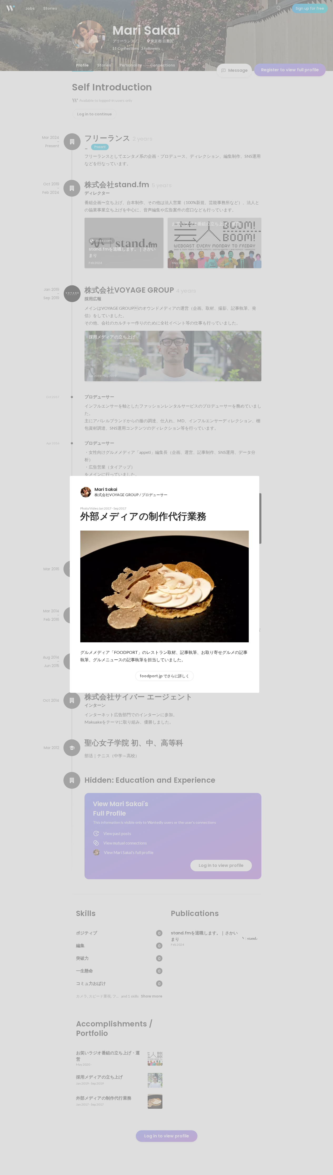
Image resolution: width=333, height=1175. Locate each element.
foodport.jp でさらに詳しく (164, 676)
